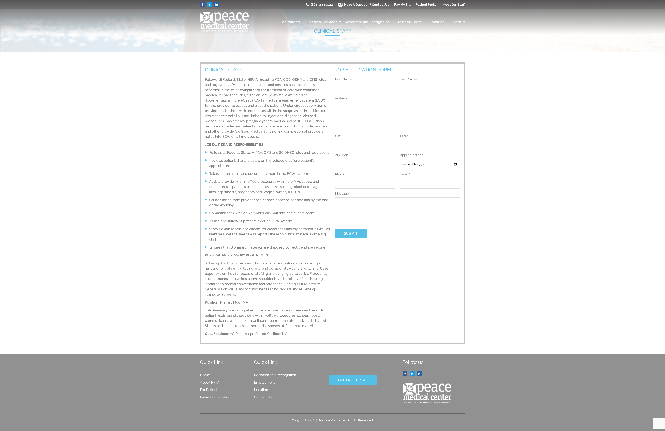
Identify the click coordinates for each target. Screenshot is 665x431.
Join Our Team (409, 22)
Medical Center (330, 420)
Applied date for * (413, 155)
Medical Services (322, 22)
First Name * (344, 79)
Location (437, 22)
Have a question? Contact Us (366, 4)
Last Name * (409, 79)
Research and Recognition (367, 22)
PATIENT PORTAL (353, 380)
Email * (405, 174)
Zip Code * (343, 155)
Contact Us (263, 397)
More (456, 22)
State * (405, 136)
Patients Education (215, 397)
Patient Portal (426, 4)
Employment (264, 382)
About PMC (209, 382)
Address (341, 98)
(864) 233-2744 (322, 4)
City (338, 136)
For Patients (290, 22)
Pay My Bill (402, 4)
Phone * (340, 174)
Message (342, 193)
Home (205, 375)
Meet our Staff (454, 4)
